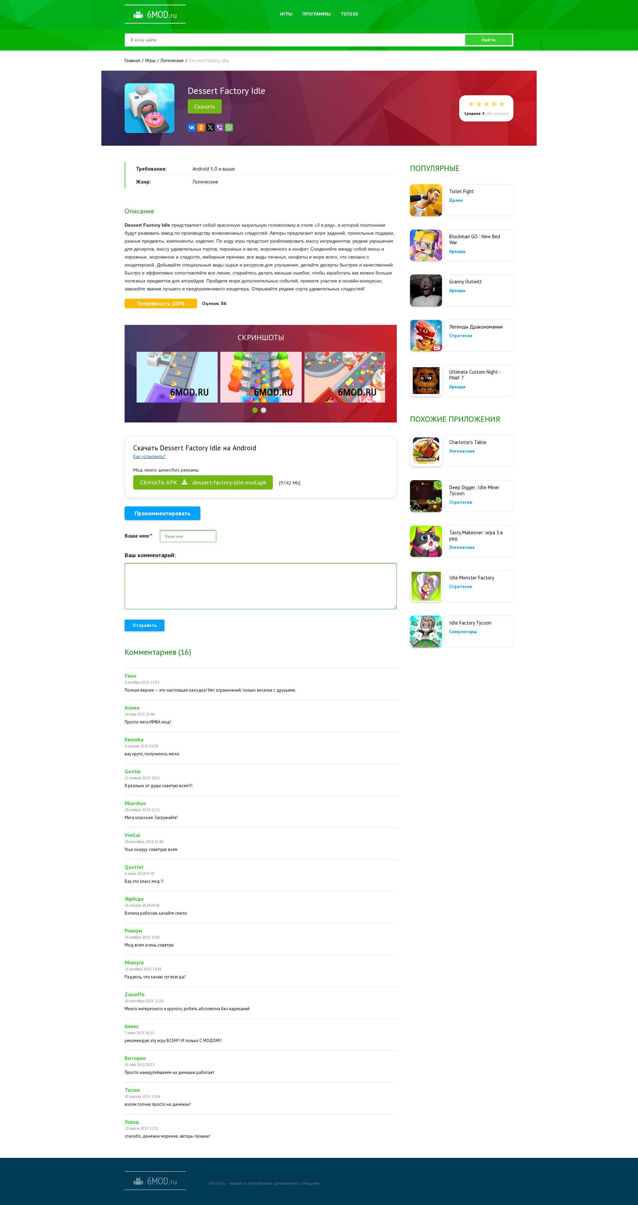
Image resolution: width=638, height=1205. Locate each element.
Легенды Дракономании (476, 327)
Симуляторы (463, 632)
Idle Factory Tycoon (470, 623)
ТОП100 (349, 14)
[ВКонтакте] (192, 127)
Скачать (204, 106)
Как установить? (149, 456)
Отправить (145, 625)
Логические (462, 451)
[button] (255, 410)
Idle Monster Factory (471, 577)
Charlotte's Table (467, 442)
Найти (488, 40)
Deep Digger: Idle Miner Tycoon (474, 490)
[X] (210, 127)
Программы (316, 14)
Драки (456, 200)
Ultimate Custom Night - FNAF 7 (474, 375)
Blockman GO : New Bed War (474, 239)
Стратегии (460, 336)
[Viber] (220, 127)
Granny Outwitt (465, 281)
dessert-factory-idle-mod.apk (203, 482)
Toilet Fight (461, 191)
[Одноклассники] (201, 127)
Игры (286, 14)
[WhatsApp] (229, 127)
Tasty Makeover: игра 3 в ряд (476, 535)
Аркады (457, 251)
